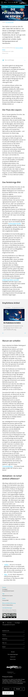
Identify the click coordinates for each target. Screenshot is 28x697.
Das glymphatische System (17, 6)
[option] (14, 318)
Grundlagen (5, 6)
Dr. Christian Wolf (9, 22)
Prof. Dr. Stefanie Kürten (7, 605)
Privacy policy (20, 683)
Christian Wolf (5, 600)
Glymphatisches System (7, 595)
